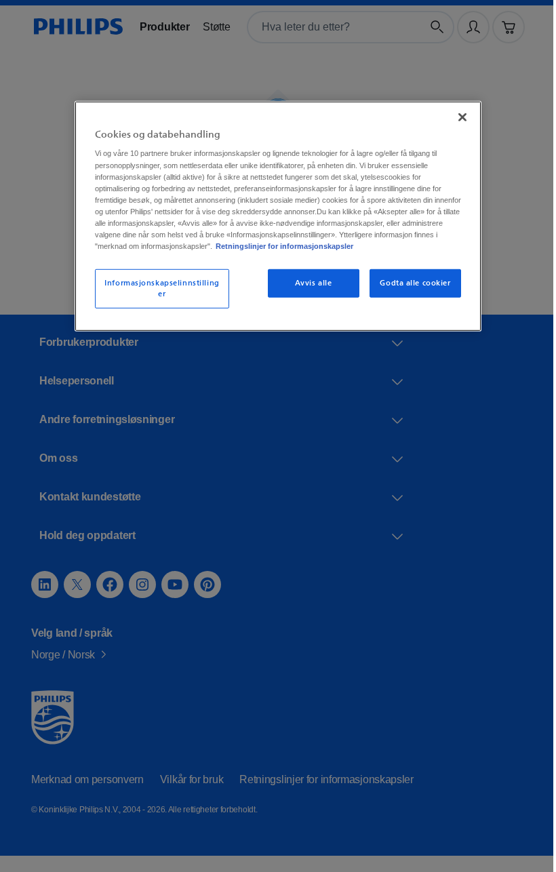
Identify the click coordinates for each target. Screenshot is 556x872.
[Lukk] (458, 115)
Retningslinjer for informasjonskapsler (235, 255)
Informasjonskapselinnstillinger (157, 298)
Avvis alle (308, 292)
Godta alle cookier (410, 292)
